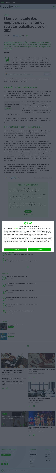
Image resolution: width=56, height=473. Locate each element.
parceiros (16, 228)
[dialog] (28, 236)
